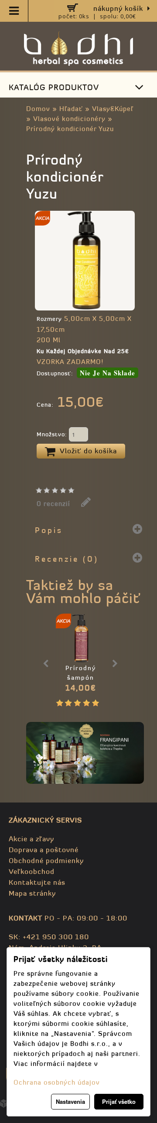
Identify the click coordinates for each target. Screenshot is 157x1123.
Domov (38, 109)
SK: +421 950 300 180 (49, 936)
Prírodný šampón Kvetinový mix (81, 677)
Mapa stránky (32, 893)
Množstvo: (53, 434)
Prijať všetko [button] (119, 1101)
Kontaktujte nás (37, 882)
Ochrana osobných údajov (57, 1082)
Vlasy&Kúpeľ (112, 109)
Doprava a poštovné (43, 849)
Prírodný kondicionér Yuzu (70, 129)
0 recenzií (53, 503)
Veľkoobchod (32, 871)
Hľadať (71, 109)
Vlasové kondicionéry (69, 119)
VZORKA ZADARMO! (70, 361)
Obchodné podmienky (46, 860)
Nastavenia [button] (70, 1101)
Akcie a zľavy (31, 838)
